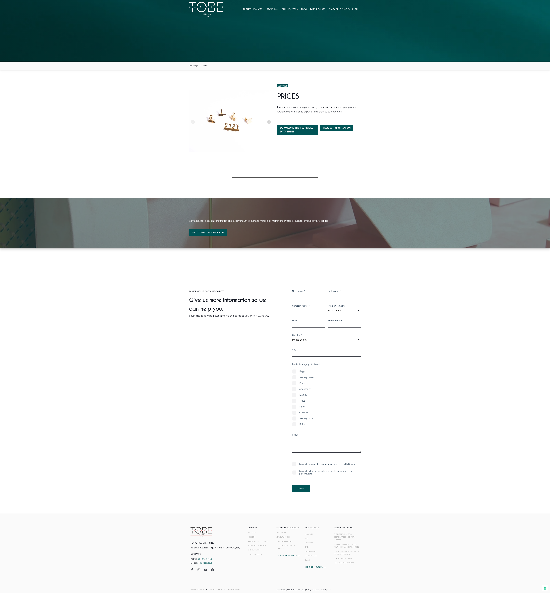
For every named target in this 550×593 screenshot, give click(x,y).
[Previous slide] (193, 122)
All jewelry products (286, 555)
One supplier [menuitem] (253, 550)
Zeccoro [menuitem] (309, 543)
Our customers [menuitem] (255, 554)
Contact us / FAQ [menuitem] (337, 9)
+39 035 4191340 (204, 559)
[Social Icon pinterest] (211, 569)
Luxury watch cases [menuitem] (343, 558)
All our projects (314, 567)
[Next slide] (269, 122)
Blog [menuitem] (304, 9)
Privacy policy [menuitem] (197, 590)
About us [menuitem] (272, 9)
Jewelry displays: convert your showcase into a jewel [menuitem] (346, 545)
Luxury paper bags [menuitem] (284, 541)
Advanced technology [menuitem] (257, 546)
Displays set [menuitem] (281, 533)
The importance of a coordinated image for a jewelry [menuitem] (344, 537)
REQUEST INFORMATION (336, 128)
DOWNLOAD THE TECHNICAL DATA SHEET (296, 130)
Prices (205, 65)
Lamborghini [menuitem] (310, 551)
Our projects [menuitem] (288, 9)
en (356, 9)
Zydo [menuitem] (307, 547)
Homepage (193, 65)
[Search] (349, 9)
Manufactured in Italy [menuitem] (258, 541)
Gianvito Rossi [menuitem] (311, 556)
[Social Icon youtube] (205, 569)
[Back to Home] (206, 9)
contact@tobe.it (204, 563)
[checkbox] (326, 397)
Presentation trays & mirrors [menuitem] (285, 547)
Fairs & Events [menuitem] (317, 9)
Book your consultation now (208, 232)
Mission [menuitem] (251, 537)
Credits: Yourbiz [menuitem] (235, 590)
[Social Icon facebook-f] (192, 569)
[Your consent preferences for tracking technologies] (545, 588)
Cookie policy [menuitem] (215, 590)
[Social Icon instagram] (198, 569)
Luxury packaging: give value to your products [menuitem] (346, 552)
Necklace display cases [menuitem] (344, 563)
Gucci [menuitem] (307, 560)
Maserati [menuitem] (309, 534)
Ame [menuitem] (307, 538)
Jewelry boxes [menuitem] (283, 537)
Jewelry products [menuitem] (252, 9)
